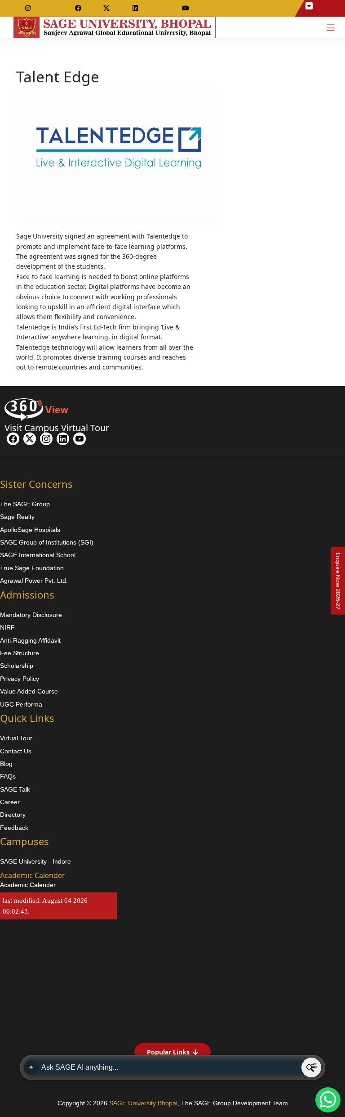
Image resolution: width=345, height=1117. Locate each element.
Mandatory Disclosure (31, 614)
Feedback (14, 827)
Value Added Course (29, 691)
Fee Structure (19, 653)
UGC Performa (21, 704)
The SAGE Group (25, 504)
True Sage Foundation (32, 568)
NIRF (7, 627)
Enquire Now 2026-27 (338, 581)
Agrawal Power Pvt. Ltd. (34, 580)
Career (10, 802)
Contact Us (15, 751)
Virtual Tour (16, 738)
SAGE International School (37, 554)
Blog (6, 763)
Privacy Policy (19, 678)
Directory (13, 814)
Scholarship (16, 665)
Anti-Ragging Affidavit (30, 640)
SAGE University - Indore (35, 861)
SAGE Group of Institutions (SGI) (46, 542)
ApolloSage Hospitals (30, 529)
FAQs (8, 776)
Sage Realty (17, 516)
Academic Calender (28, 884)
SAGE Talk (15, 789)
